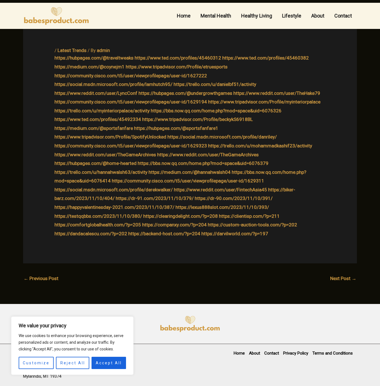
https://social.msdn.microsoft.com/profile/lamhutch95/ (113, 84)
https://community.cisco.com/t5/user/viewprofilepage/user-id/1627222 (131, 75)
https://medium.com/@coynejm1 (90, 67)
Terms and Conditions (332, 353)
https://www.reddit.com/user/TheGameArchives (105, 154)
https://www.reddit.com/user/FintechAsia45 (220, 189)
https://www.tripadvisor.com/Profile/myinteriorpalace (264, 102)
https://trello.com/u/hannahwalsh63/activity (101, 172)
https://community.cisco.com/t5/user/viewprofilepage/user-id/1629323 (131, 146)
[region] (72, 345)
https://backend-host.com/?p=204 (164, 233)
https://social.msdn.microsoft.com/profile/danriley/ (222, 137)
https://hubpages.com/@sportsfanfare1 (176, 128)
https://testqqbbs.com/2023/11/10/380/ (98, 216)
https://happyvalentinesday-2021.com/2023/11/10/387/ (114, 207)
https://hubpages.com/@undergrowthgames (185, 93)
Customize (36, 363)
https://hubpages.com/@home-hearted (96, 163)
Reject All (72, 363)
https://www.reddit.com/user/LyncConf (96, 93)
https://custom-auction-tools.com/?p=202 (252, 224)
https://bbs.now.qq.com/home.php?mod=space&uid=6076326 (216, 110)
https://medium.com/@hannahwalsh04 (190, 172)
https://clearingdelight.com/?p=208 (180, 216)
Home (184, 16)
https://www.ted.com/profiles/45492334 (98, 119)
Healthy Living (256, 16)
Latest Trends (72, 50)
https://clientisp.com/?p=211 (249, 216)
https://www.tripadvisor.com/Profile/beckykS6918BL (197, 119)
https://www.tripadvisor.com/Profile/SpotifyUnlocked (110, 137)
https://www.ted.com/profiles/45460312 (178, 58)
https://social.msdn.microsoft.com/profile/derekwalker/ (114, 189)
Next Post (343, 278)
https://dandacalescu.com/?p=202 (91, 233)
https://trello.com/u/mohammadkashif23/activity (260, 146)
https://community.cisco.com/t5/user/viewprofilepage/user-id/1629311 (188, 181)
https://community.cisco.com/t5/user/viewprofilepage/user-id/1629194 (131, 102)
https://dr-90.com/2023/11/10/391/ (234, 198)
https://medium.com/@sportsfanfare (94, 128)
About (317, 16)
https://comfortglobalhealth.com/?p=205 (98, 224)
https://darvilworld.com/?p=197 (234, 233)
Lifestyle (291, 16)
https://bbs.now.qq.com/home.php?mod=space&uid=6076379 (203, 163)
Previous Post (41, 278)
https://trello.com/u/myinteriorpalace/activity (102, 110)
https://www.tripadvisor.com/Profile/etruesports (177, 67)
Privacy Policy (295, 353)
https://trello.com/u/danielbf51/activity (215, 84)
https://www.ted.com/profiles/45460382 (265, 58)
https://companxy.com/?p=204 (174, 224)
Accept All (109, 363)
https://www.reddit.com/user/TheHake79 (276, 93)
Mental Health (216, 16)
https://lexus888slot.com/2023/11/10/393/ (222, 207)
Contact (343, 16)
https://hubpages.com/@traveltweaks (94, 58)
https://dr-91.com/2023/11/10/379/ (155, 198)
